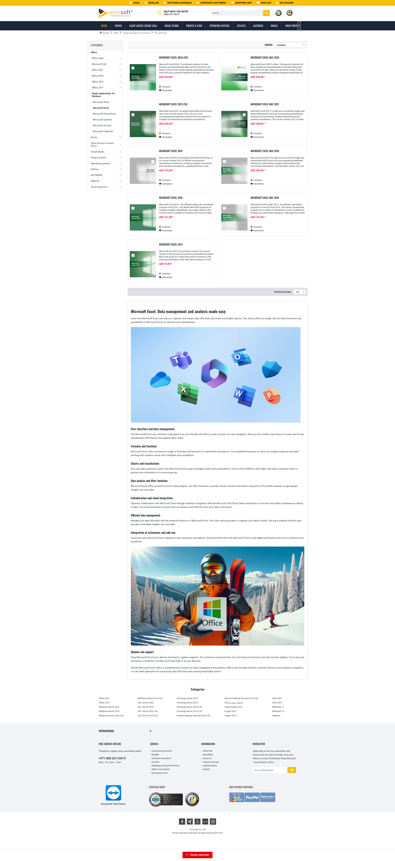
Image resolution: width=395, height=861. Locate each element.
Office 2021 (97, 70)
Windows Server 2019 (109, 711)
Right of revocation (161, 769)
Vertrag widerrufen (199, 854)
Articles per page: (282, 292)
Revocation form (160, 773)
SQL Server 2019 (146, 707)
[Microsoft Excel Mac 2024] (234, 77)
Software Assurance (161, 758)
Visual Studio (97, 151)
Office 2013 (97, 87)
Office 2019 (97, 75)
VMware (276, 715)
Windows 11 (278, 707)
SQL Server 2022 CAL (148, 711)
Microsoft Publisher (103, 131)
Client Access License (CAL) (102, 144)
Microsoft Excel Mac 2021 (265, 104)
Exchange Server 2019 (187, 698)
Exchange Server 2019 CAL (189, 707)
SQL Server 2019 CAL (148, 715)
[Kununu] (205, 821)
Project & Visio (98, 157)
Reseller (155, 754)
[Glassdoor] (197, 821)
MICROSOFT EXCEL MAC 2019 (265, 151)
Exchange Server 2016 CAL (189, 711)
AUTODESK (96, 175)
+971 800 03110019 (112, 758)
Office (94, 52)
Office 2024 (97, 58)
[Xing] (190, 821)
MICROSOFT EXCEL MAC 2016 (265, 198)
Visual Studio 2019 (233, 707)
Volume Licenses (211, 762)
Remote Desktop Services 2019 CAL (241, 698)
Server (94, 137)
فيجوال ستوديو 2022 (234, 702)
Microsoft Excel (101, 108)
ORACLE (95, 181)
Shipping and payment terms (165, 765)
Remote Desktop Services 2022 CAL (194, 715)
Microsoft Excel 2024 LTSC (173, 57)
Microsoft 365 (99, 64)
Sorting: (269, 44)
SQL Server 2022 (146, 702)
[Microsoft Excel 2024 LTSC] (143, 77)
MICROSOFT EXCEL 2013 (170, 244)
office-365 (207, 751)
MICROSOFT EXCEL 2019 (170, 151)
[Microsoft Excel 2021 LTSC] (143, 124)
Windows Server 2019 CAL (150, 698)
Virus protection (99, 187)
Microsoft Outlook (102, 119)
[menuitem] (242, 3)
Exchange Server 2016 (187, 702)
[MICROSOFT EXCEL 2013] (143, 264)
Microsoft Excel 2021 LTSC (173, 104)
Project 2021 (231, 711)
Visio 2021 (277, 698)
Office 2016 (97, 81)
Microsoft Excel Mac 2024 (265, 57)
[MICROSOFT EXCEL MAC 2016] (234, 217)
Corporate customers (162, 751)
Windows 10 (278, 711)
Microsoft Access (102, 125)
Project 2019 (231, 715)
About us (207, 758)
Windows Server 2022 (109, 707)
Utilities (95, 169)
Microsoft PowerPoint (104, 113)
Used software (210, 765)
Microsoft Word (101, 102)
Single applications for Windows (103, 95)
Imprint (206, 769)
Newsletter (208, 754)
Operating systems (100, 163)
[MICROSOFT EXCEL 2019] (143, 171)
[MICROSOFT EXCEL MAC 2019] (234, 171)
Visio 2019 (277, 702)
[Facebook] (182, 821)
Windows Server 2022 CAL (111, 715)
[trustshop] (192, 799)
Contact (155, 762)
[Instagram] (213, 821)
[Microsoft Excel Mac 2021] (234, 124)
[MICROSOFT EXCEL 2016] (143, 217)
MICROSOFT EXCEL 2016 (171, 198)
